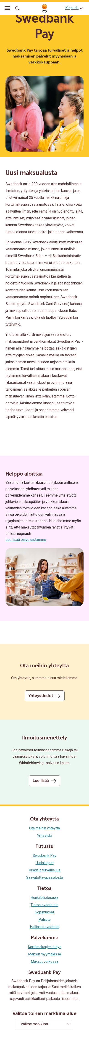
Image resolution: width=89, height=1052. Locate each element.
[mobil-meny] (7, 8)
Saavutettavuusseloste (44, 877)
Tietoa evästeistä (44, 905)
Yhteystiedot (41, 695)
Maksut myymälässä (44, 954)
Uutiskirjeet (45, 863)
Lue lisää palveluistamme (25, 539)
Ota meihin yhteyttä (44, 828)
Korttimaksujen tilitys (44, 947)
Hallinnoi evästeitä (44, 927)
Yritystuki (44, 835)
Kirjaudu (72, 8)
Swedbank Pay (44, 855)
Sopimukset (44, 912)
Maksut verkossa (44, 961)
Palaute (45, 919)
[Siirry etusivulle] (44, 8)
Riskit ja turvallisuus (44, 870)
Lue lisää (41, 780)
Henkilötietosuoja (44, 897)
